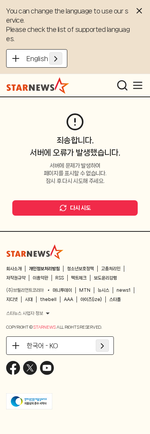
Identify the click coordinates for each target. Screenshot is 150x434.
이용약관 (40, 278)
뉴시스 (103, 290)
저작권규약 (15, 278)
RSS (59, 278)
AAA (68, 299)
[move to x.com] (30, 368)
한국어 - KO (42, 345)
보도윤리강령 (105, 278)
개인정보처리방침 (44, 268)
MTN (84, 290)
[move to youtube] (47, 368)
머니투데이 (62, 290)
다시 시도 (80, 208)
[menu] (138, 85)
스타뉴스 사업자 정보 (24, 313)
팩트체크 (79, 278)
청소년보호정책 (80, 268)
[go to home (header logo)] (38, 85)
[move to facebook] (13, 368)
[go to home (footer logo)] (35, 251)
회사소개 (14, 268)
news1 (123, 290)
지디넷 (12, 299)
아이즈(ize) (91, 299)
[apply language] (55, 58)
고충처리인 (110, 268)
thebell (48, 299)
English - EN (44, 58)
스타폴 (115, 299)
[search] (122, 85)
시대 (29, 299)
